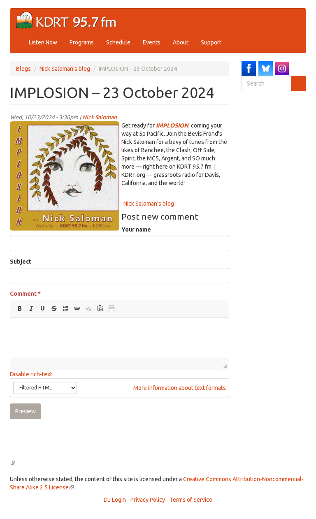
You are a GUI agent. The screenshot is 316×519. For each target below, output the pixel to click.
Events (151, 42)
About (180, 42)
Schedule (118, 42)
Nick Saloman (99, 117)
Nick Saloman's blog (65, 68)
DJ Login (115, 499)
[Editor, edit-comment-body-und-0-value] (119, 338)
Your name (136, 229)
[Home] (69, 20)
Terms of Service (191, 499)
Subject (20, 261)
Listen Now (43, 42)
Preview (25, 411)
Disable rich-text (31, 374)
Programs (82, 42)
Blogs (23, 68)
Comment (25, 293)
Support (211, 42)
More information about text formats (179, 388)
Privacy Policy (147, 499)
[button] (19, 308)
